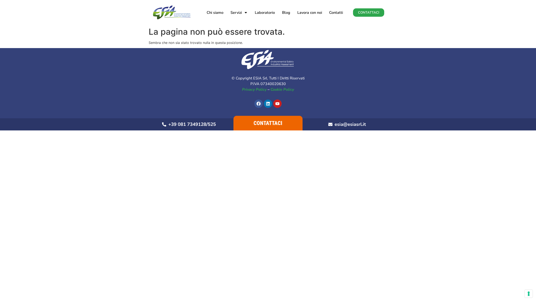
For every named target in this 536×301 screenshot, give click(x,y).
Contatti (336, 12)
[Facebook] (258, 103)
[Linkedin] (268, 103)
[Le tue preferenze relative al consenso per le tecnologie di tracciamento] (529, 294)
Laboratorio (265, 12)
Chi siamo (215, 12)
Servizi (236, 12)
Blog (286, 12)
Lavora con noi (309, 12)
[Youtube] (277, 103)
